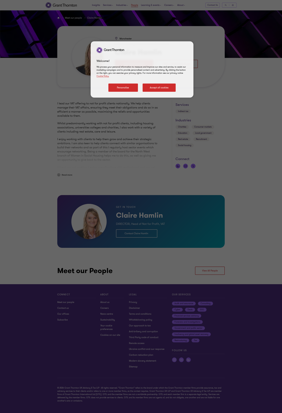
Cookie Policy (102, 76)
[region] (142, 69)
